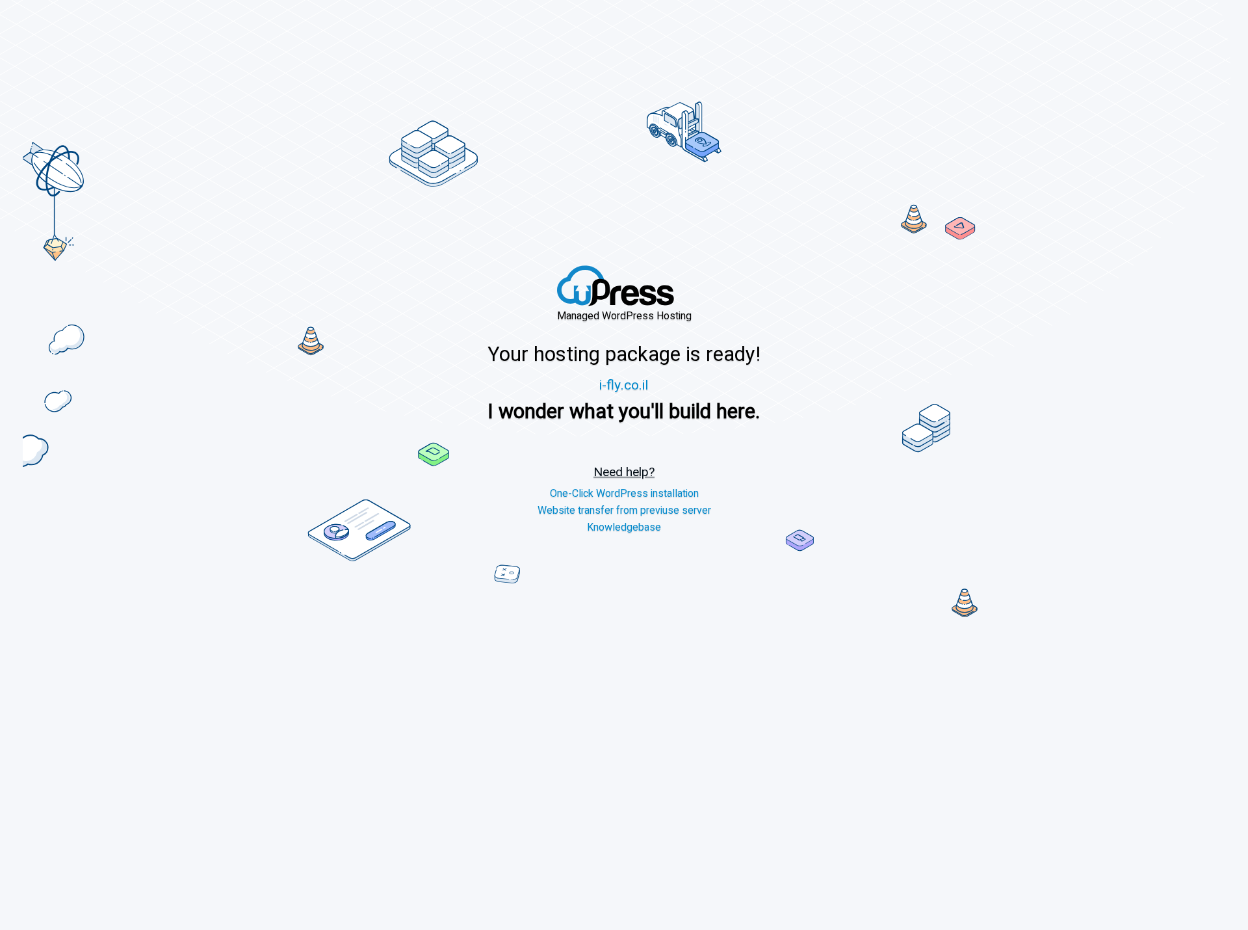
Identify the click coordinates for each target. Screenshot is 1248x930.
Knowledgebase (624, 528)
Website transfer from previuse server (624, 511)
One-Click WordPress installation (624, 494)
